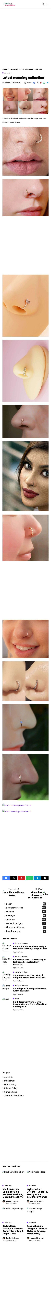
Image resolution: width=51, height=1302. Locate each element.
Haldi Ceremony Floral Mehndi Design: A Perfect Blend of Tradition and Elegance (30, 1004)
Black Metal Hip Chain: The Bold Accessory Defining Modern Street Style (13, 1193)
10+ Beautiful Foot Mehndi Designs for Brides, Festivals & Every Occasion (29, 962)
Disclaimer (9, 1080)
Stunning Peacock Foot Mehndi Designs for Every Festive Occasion (29, 976)
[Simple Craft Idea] (9, 4)
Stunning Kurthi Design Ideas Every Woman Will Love (29, 989)
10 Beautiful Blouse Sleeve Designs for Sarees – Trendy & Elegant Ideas (30, 947)
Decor (25, 904)
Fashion (25, 911)
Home (4, 69)
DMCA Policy (10, 1084)
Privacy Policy (10, 1088)
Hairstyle (25, 915)
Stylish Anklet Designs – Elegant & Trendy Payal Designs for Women (37, 1193)
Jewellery (14, 69)
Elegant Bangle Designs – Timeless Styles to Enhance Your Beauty (37, 1230)
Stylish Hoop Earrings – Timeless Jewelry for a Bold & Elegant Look (13, 1230)
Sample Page (10, 1092)
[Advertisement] (25, 39)
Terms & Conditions (14, 1095)
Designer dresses (25, 907)
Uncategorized (25, 931)
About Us (8, 1077)
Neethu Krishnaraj (12, 83)
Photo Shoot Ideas (25, 927)
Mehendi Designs (25, 923)
